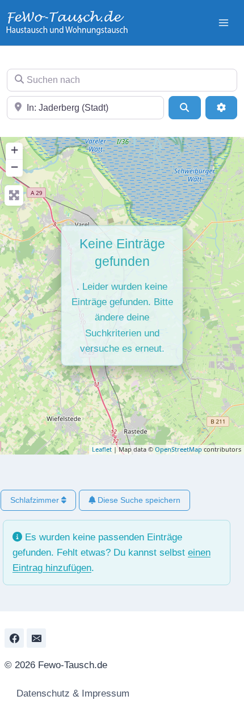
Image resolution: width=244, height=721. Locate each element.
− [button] (14, 167)
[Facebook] (14, 638)
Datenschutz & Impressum (71, 693)
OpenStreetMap (178, 449)
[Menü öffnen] (223, 22)
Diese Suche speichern (137, 500)
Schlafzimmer (35, 500)
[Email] (36, 638)
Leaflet (102, 449)
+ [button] (14, 150)
